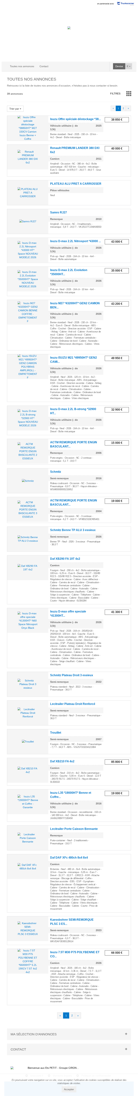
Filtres (115, 93)
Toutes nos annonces (22, 66)
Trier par (14, 108)
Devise (119, 66)
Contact (44, 66)
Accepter (69, 1089)
